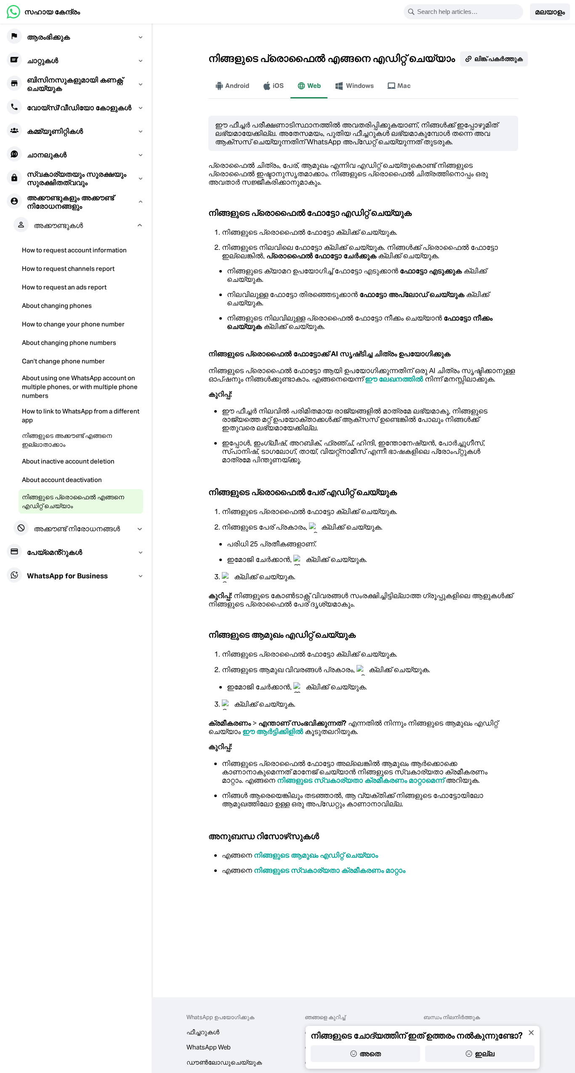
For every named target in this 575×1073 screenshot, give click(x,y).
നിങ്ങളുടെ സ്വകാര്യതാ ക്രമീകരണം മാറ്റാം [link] (329, 870)
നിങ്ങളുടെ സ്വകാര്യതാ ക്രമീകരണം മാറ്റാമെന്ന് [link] (360, 780)
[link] (43, 12)
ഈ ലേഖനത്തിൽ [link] (394, 379)
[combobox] (469, 11)
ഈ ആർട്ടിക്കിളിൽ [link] (272, 731)
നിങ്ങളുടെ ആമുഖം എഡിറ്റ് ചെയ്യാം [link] (316, 855)
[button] (550, 11)
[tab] (232, 85)
